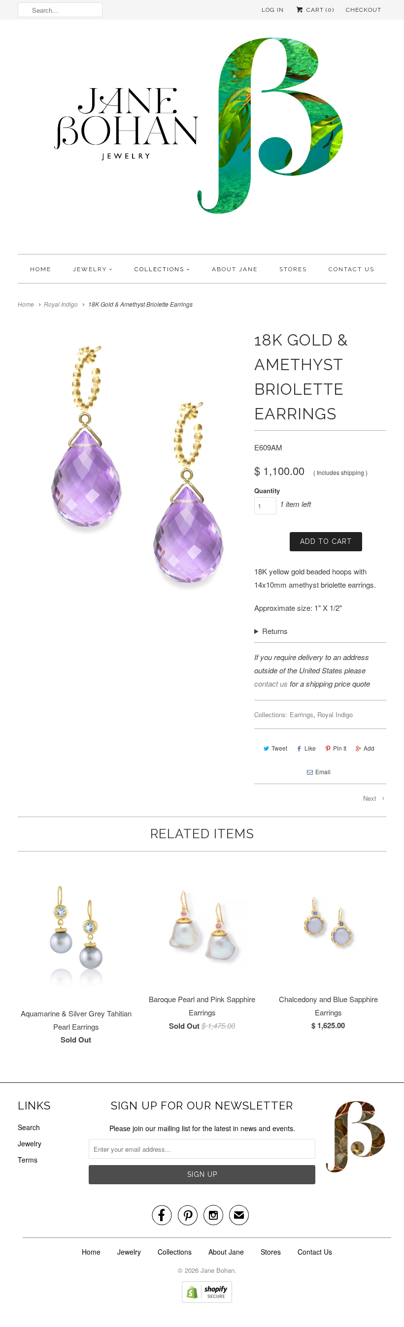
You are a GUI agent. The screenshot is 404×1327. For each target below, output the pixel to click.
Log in (273, 9)
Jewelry (90, 269)
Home (40, 269)
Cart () (319, 9)
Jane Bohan (218, 1270)
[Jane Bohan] (202, 139)
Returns (275, 631)
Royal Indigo (335, 714)
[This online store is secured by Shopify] (207, 1300)
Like (310, 748)
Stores (293, 269)
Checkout (363, 9)
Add (369, 748)
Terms (27, 1160)
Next (370, 798)
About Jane (235, 269)
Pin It (339, 748)
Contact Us (351, 269)
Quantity (267, 490)
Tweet (279, 748)
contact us (271, 683)
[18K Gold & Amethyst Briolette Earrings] (131, 465)
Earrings (301, 714)
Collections (159, 269)
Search (29, 1127)
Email (323, 771)
